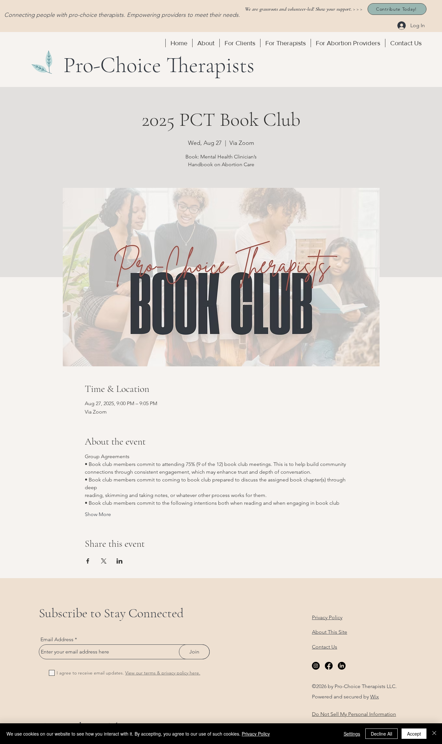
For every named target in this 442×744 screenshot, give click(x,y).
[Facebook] (329, 666)
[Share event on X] (104, 561)
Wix (374, 697)
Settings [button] (352, 733)
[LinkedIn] (342, 666)
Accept (414, 733)
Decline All (381, 733)
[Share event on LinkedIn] (119, 561)
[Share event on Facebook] (88, 561)
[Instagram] (316, 666)
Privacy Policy (256, 733)
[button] (205, 43)
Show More (98, 514)
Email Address (56, 639)
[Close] (434, 733)
